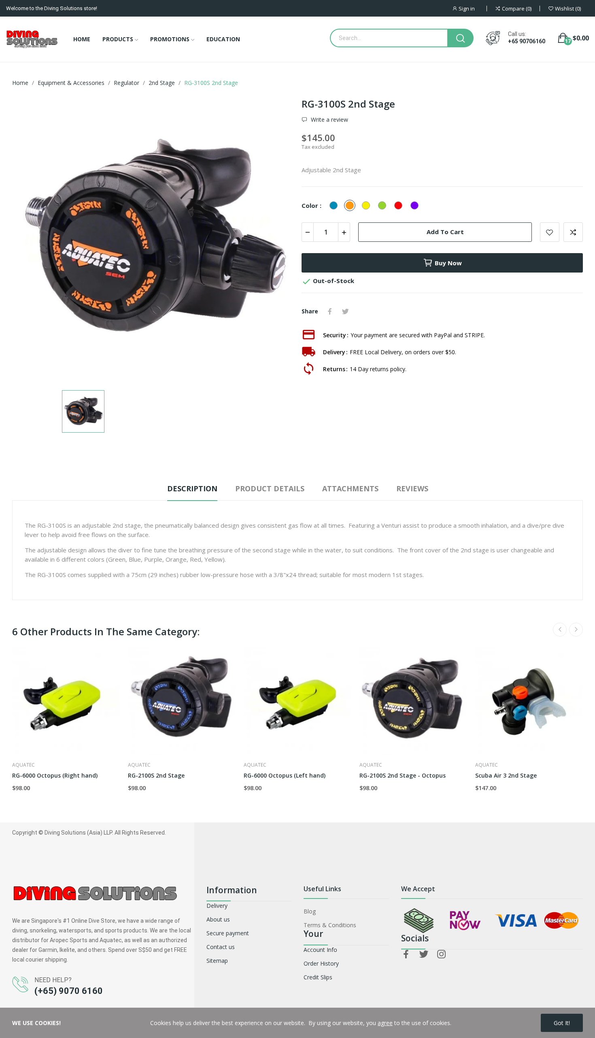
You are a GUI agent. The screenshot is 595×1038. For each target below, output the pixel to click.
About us (218, 919)
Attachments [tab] (350, 488)
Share (330, 311)
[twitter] (424, 954)
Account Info (320, 949)
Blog (310, 911)
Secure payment (227, 933)
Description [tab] (192, 488)
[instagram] (441, 954)
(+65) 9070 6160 (68, 991)
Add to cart (445, 232)
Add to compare (573, 232)
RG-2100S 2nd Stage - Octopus (402, 775)
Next (576, 629)
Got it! (562, 1023)
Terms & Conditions (330, 925)
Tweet (345, 311)
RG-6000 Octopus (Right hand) (55, 775)
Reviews (412, 488)
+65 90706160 (526, 41)
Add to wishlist (549, 232)
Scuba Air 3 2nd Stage (506, 775)
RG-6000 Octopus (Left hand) (284, 775)
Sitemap (217, 960)
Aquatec (23, 765)
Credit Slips (318, 977)
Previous (560, 629)
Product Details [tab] (269, 488)
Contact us (220, 947)
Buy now (448, 263)
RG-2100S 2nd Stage (156, 775)
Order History (321, 963)
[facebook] (406, 954)
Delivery (216, 905)
